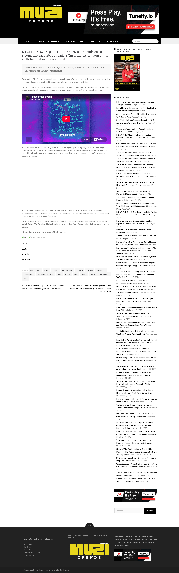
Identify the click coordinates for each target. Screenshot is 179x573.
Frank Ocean (67, 270)
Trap (26, 278)
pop (75, 274)
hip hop (90, 270)
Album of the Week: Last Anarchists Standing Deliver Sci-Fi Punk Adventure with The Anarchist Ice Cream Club (136, 167)
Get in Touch (112, 41)
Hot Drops (39, 41)
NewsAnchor (55, 570)
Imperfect (101, 270)
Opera (67, 274)
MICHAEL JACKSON (45, 274)
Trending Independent (75, 41)
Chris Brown (35, 270)
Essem (55, 270)
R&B (93, 274)
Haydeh (80, 270)
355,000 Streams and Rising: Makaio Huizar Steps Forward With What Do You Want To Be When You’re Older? (136, 274)
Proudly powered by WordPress (31, 570)
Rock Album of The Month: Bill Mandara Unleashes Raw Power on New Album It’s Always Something (136, 351)
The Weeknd (104, 274)
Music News (25, 41)
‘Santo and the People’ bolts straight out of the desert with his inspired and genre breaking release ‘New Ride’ (90, 288)
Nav (59, 274)
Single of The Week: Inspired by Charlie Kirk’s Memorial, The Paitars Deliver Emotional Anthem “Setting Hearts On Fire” (136, 452)
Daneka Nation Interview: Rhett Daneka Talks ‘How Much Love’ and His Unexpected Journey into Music (136, 206)
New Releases (54, 41)
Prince (84, 274)
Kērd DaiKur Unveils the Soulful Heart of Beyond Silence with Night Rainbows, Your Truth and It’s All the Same (136, 343)
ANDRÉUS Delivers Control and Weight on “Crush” (136, 292)
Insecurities (28, 274)
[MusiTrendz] (41, 14)
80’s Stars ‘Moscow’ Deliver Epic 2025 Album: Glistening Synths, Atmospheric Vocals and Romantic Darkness (134, 425)
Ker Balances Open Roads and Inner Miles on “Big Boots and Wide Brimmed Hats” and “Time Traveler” (136, 251)
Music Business (95, 41)
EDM (46, 270)
